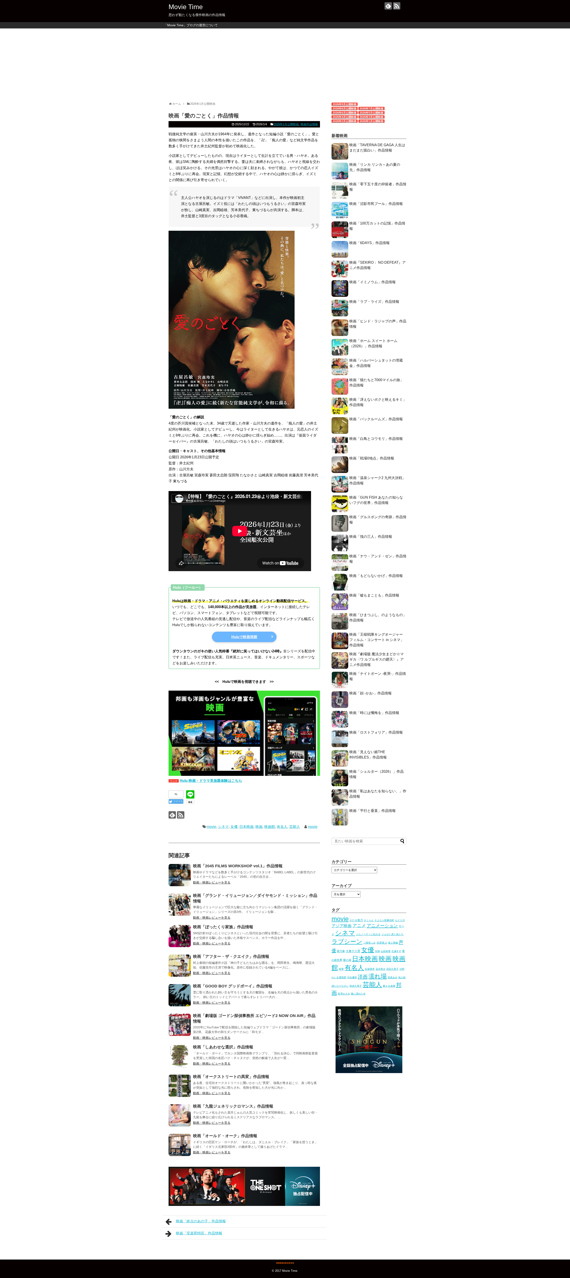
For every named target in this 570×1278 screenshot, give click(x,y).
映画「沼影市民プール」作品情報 (376, 204)
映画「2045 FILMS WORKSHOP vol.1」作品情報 (238, 866)
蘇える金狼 (389, 986)
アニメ (359, 925)
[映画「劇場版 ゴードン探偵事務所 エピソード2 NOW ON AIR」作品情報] (180, 1025)
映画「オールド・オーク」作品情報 (225, 1136)
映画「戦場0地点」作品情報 (371, 458)
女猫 (377, 951)
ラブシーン (347, 941)
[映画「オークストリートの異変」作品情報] (180, 1086)
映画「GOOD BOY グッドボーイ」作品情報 (232, 986)
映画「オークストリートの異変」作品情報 (231, 1076)
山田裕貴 (386, 951)
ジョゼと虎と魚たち (392, 934)
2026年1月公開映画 (286, 124)
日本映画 (246, 827)
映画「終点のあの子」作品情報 (201, 1221)
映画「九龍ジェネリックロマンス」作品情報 (233, 1106)
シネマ (223, 827)
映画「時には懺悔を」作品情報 (374, 713)
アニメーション (382, 925)
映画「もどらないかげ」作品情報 (376, 576)
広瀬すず (396, 951)
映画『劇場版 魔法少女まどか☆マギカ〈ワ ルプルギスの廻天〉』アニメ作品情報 (376, 659)
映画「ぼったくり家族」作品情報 (223, 927)
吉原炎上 (382, 942)
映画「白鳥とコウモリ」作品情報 (376, 439)
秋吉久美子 (356, 986)
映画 (259, 827)
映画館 (269, 827)
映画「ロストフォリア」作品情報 (376, 732)
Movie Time (186, 6)
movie (211, 827)
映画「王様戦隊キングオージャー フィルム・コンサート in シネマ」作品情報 (376, 640)
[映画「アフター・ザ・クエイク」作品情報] (180, 965)
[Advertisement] (285, 63)
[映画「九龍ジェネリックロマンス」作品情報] (180, 1115)
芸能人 (294, 827)
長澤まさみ (344, 993)
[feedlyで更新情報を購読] (388, 6)
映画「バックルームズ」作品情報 (376, 419)
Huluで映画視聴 (244, 637)
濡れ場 (377, 976)
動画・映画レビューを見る (211, 882)
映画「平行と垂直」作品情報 (372, 811)
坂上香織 (393, 942)
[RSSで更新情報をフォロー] (396, 6)
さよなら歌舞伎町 (384, 920)
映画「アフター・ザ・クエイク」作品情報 (231, 956)
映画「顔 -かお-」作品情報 (370, 693)
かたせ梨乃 (356, 920)
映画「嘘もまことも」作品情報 (374, 595)
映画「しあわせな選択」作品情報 (223, 1047)
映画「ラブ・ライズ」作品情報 (374, 301)
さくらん (369, 920)
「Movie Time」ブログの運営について (191, 25)
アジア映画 (342, 926)
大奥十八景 (353, 951)
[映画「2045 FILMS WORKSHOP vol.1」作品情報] (180, 875)
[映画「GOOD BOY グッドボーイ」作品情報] (180, 995)
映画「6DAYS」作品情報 (369, 243)
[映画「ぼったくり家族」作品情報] (180, 936)
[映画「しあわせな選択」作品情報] (180, 1056)
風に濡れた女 (358, 993)
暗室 (341, 969)
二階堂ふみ (369, 942)
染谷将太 (380, 969)
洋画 (363, 976)
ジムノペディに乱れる (368, 934)
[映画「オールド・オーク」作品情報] (180, 1145)
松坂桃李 (370, 969)
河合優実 (352, 977)
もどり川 (400, 920)
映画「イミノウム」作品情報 (372, 282)
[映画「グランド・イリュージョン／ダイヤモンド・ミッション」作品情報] (180, 905)
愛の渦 (347, 960)
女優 (234, 827)
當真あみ (392, 977)
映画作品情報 (309, 124)
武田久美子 (392, 969)
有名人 (282, 827)
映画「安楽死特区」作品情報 (199, 1233)
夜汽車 (341, 951)
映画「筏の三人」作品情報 (370, 536)
